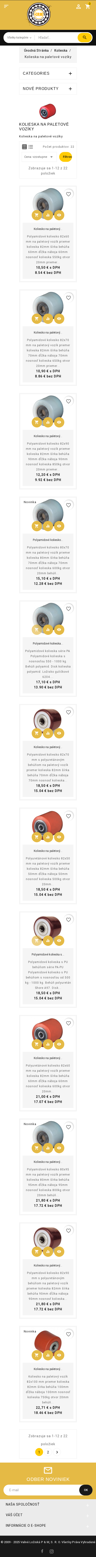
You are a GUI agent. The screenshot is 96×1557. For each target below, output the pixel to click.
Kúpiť (38, 216)
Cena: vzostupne (39, 157)
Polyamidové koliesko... (48, 540)
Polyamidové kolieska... (48, 643)
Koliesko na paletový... (48, 229)
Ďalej (57, 1452)
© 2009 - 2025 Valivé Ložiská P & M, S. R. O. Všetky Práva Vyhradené (48, 1542)
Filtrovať (67, 157)
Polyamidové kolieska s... (48, 954)
